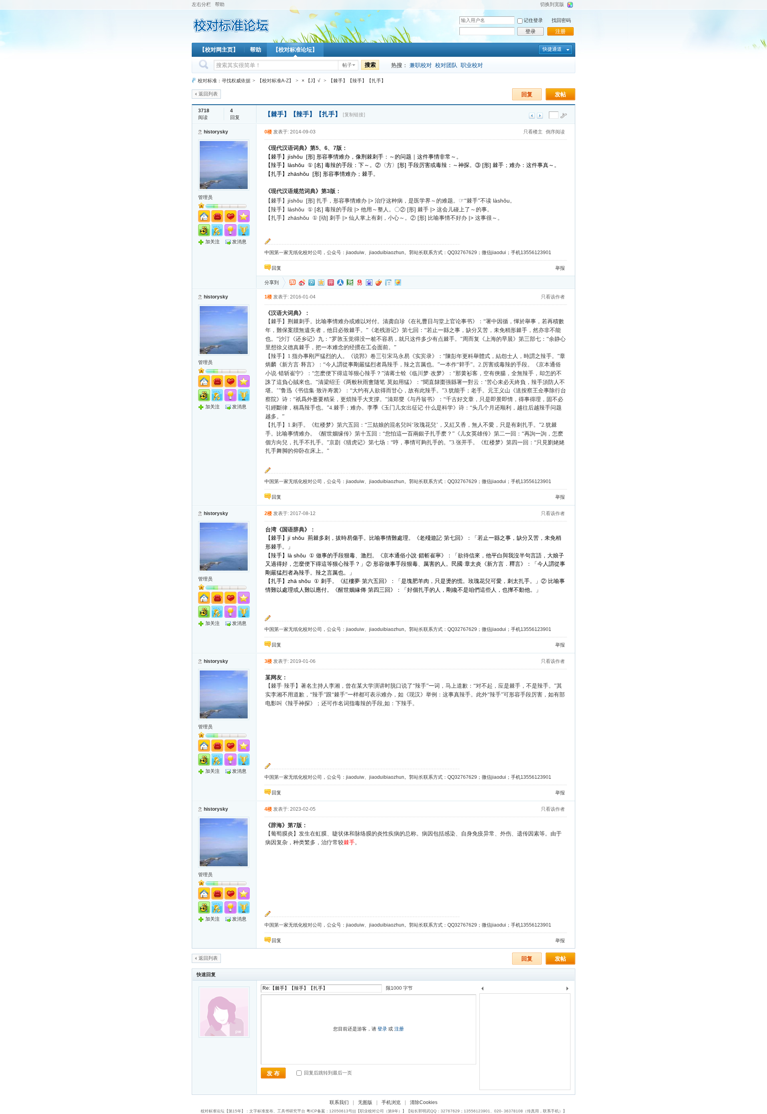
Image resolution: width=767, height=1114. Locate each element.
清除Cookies (423, 1102)
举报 (560, 268)
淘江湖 (292, 282)
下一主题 (540, 116)
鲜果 (379, 282)
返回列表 (208, 94)
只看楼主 (532, 132)
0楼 (268, 132)
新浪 (302, 282)
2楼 (268, 513)
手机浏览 (391, 1102)
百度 (369, 282)
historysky (216, 132)
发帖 (560, 94)
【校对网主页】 (218, 49)
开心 (331, 282)
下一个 (569, 990)
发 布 (273, 1073)
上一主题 (532, 116)
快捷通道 (552, 49)
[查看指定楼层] (563, 115)
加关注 (212, 242)
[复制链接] (354, 114)
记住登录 (533, 20)
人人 (340, 282)
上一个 (482, 990)
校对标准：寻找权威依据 (224, 81)
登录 (530, 31)
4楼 (268, 809)
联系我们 (339, 1102)
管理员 (205, 197)
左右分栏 (201, 4)
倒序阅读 (555, 132)
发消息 (239, 242)
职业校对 (472, 65)
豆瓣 (350, 282)
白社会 (388, 282)
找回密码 (561, 20)
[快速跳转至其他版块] (194, 80)
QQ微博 (311, 282)
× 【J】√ (311, 81)
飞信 (398, 282)
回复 (527, 94)
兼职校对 (420, 65)
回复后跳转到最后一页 (327, 1073)
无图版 (365, 1102)
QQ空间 (321, 282)
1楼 (268, 297)
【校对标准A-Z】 (275, 81)
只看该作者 (553, 297)
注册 (560, 31)
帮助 (220, 4)
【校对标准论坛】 (295, 49)
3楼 (268, 661)
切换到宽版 (552, 4)
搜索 (370, 65)
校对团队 (446, 65)
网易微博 (359, 282)
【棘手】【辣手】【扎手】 (357, 81)
